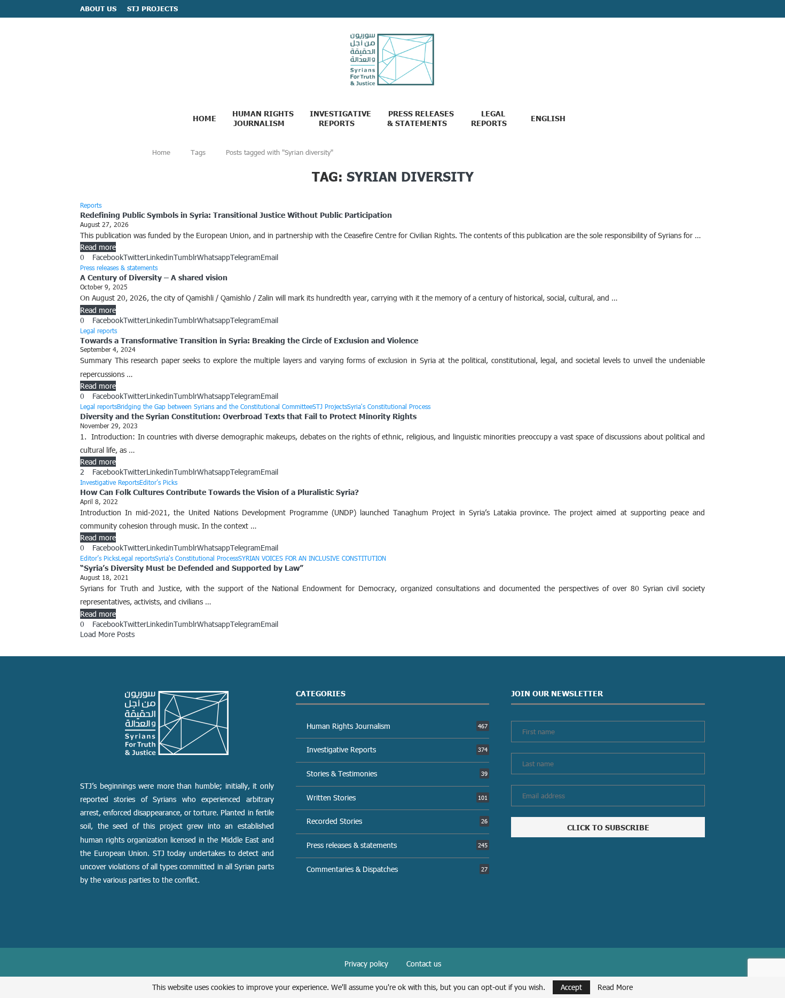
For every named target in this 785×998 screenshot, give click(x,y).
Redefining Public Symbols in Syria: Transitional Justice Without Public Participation (236, 214)
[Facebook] (681, 9)
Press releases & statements (397, 845)
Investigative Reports (340, 118)
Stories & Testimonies (397, 773)
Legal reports (489, 118)
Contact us (423, 963)
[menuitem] (552, 118)
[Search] (595, 117)
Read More (615, 987)
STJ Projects (152, 8)
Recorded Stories (397, 821)
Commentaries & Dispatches (397, 869)
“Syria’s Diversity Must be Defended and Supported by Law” (191, 567)
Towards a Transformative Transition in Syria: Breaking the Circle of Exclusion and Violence (249, 340)
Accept (571, 987)
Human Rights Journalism (263, 118)
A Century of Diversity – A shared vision (153, 277)
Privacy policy (366, 963)
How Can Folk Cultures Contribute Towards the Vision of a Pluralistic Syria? (219, 492)
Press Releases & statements (420, 118)
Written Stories (397, 797)
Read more (98, 247)
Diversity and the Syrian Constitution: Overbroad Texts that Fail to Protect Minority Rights (249, 416)
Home (204, 118)
